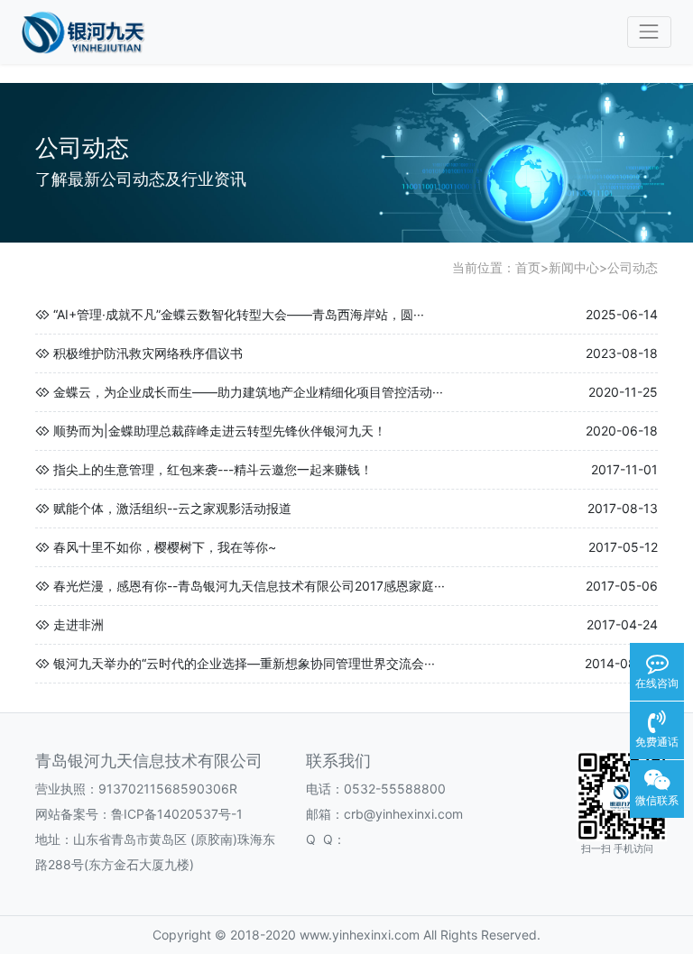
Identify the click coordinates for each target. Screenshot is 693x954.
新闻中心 (574, 267)
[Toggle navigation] (649, 32)
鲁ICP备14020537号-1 (177, 813)
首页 (528, 267)
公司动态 (632, 267)
